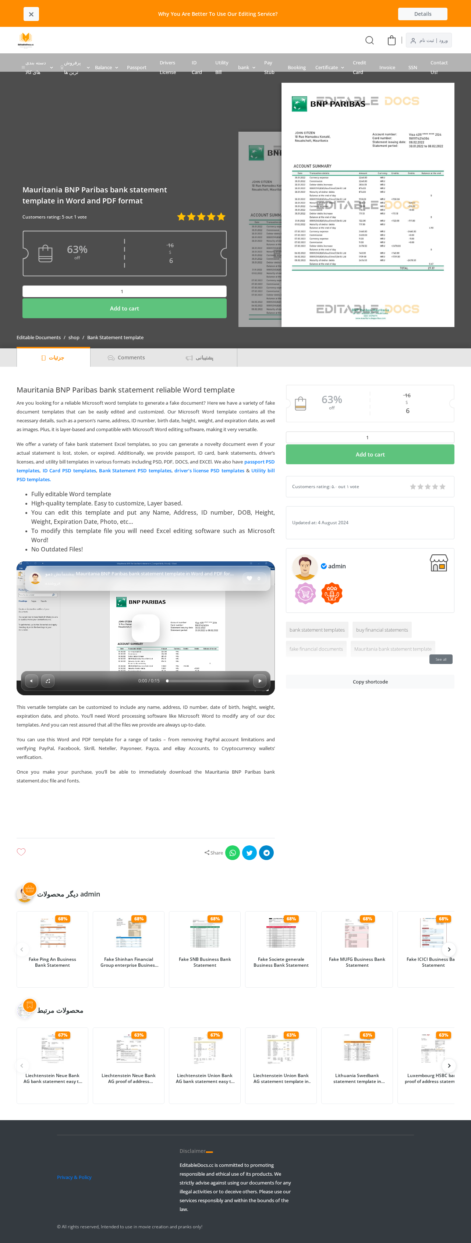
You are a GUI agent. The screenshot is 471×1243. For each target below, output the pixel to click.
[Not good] (435, 486)
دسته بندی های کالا (35, 67)
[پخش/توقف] (259, 681)
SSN (412, 67)
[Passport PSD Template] (217, 40)
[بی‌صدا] (31, 681)
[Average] (428, 486)
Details (423, 13)
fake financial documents (316, 649)
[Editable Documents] (26, 40)
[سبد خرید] (392, 40)
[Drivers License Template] (190, 40)
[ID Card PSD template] (203, 40)
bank (243, 67)
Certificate (326, 67)
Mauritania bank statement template (393, 649)
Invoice (387, 67)
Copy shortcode (370, 681)
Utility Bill (222, 67)
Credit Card (359, 67)
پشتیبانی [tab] (203, 357)
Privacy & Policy (74, 1177)
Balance (103, 67)
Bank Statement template (115, 337)
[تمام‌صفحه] (47, 681)
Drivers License (168, 67)
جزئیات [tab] (55, 357)
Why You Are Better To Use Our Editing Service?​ (217, 13)
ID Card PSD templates (69, 470)
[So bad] (443, 486)
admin (337, 566)
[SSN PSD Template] (230, 40)
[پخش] (146, 628)
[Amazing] (413, 486)
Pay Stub (269, 67)
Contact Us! (439, 67)
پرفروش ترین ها (72, 67)
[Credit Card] (177, 40)
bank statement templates (317, 629)
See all (441, 659)
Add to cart (124, 308)
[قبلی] (449, 949)
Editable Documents (39, 337)
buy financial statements (382, 629)
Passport (136, 67)
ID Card (197, 67)
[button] (146, 804)
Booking (297, 67)
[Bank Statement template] (164, 40)
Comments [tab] (130, 357)
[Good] (421, 486)
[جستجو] (370, 40)
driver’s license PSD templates (209, 470)
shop (73, 337)
